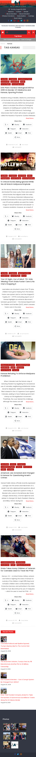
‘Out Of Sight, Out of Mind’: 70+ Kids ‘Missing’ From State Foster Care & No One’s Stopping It (18, 281)
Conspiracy (12, 79)
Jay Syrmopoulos (24, 333)
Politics (30, 176)
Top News (4, 79)
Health (23, 81)
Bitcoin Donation (12, 14)
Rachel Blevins (24, 236)
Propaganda (5, 178)
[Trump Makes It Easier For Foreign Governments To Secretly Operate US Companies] (22, 736)
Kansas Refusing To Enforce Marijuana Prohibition (18, 374)
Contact (18, 11)
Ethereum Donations (8, 16)
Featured (19, 467)
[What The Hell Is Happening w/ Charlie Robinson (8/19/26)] (14, 736)
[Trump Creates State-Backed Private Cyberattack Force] (6, 745)
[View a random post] (33, 32)
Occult (24, 276)
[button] (29, 32)
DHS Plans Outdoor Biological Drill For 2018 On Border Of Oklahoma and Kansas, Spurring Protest (17, 90)
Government (15, 81)
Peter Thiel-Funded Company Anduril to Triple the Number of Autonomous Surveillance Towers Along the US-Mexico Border (18, 697)
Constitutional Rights (24, 79)
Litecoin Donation (24, 14)
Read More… (30, 118)
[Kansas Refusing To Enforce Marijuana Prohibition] (18, 351)
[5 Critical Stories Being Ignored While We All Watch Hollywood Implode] (18, 161)
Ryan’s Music (18, 18)
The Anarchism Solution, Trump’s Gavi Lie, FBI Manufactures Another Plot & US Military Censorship (16, 664)
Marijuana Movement (7, 365)
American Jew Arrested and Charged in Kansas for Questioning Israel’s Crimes (17, 475)
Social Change (16, 178)
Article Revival (20, 562)
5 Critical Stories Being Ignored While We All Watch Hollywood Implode (17, 183)
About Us (11, 11)
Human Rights (5, 84)
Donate (26, 11)
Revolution (20, 367)
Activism (13, 464)
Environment (5, 81)
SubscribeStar (21, 16)
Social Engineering (18, 84)
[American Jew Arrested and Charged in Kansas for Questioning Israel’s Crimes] (18, 447)
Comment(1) (17, 147)
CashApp (31, 16)
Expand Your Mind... (24, 273)
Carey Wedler (24, 527)
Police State (22, 176)
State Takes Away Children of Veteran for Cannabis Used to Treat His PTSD (18, 569)
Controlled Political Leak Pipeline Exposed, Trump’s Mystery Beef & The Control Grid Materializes (15, 646)
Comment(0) (18, 239)
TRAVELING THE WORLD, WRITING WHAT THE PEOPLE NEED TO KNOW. (18, 26)
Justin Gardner (24, 428)
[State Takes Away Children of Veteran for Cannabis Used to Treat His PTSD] (18, 546)
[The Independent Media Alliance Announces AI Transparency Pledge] (14, 745)
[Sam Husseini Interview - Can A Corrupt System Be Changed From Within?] (22, 727)
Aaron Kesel (25, 144)
